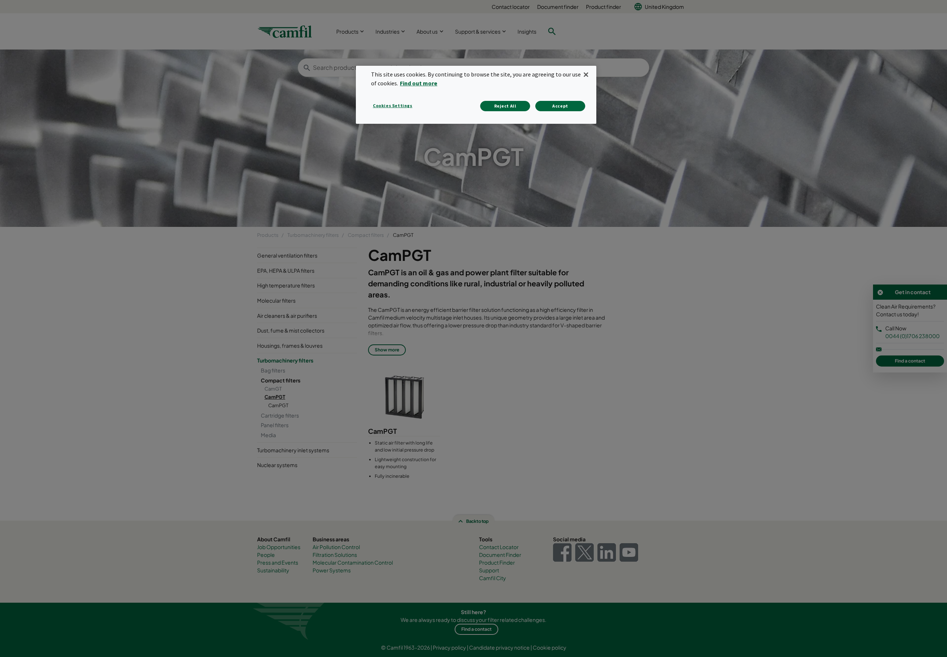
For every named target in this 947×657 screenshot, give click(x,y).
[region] (476, 95)
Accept (560, 106)
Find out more (418, 83)
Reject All (505, 106)
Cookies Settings (392, 105)
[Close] (586, 75)
